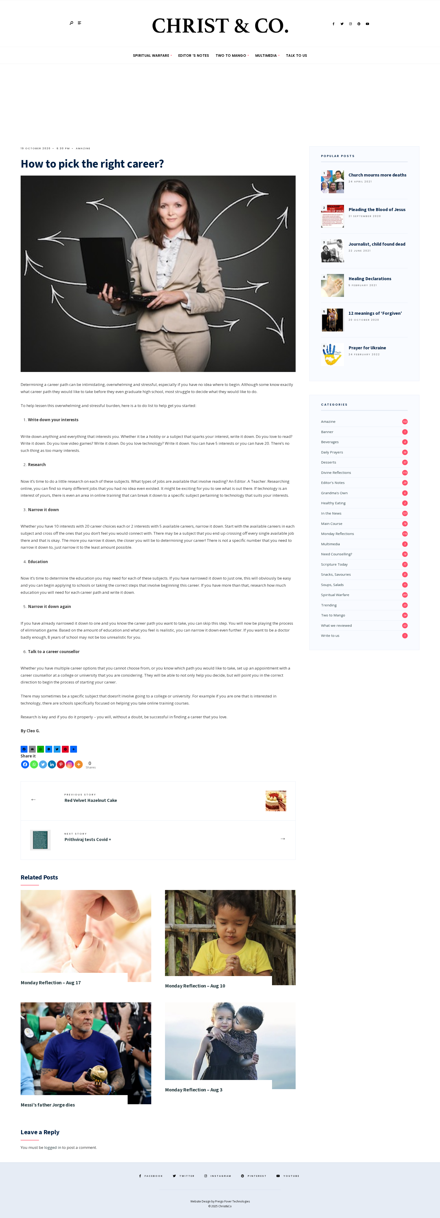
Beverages (330, 441)
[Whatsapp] (34, 764)
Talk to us (296, 55)
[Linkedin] (52, 764)
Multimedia (266, 55)
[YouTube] (367, 24)
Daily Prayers (332, 452)
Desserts (328, 462)
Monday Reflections (337, 533)
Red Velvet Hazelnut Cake (90, 798)
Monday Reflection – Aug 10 (195, 985)
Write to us (330, 635)
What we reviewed (336, 625)
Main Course (331, 523)
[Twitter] (342, 24)
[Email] (33, 750)
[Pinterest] (359, 24)
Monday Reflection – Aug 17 (51, 982)
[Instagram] (350, 24)
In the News (331, 513)
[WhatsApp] (41, 750)
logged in (52, 1147)
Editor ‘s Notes (193, 55)
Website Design (200, 1201)
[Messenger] (49, 750)
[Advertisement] (220, 98)
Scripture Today (334, 564)
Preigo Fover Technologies (232, 1201)
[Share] (74, 750)
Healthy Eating (333, 503)
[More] (79, 764)
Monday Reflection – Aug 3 (194, 1089)
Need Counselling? (336, 554)
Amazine (83, 148)
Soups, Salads (332, 584)
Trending (329, 605)
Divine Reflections (336, 472)
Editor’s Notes (333, 482)
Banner (327, 431)
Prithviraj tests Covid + (87, 837)
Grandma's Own (334, 493)
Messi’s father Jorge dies (48, 1104)
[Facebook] (333, 24)
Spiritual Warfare (151, 55)
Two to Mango (231, 55)
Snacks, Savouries (336, 574)
